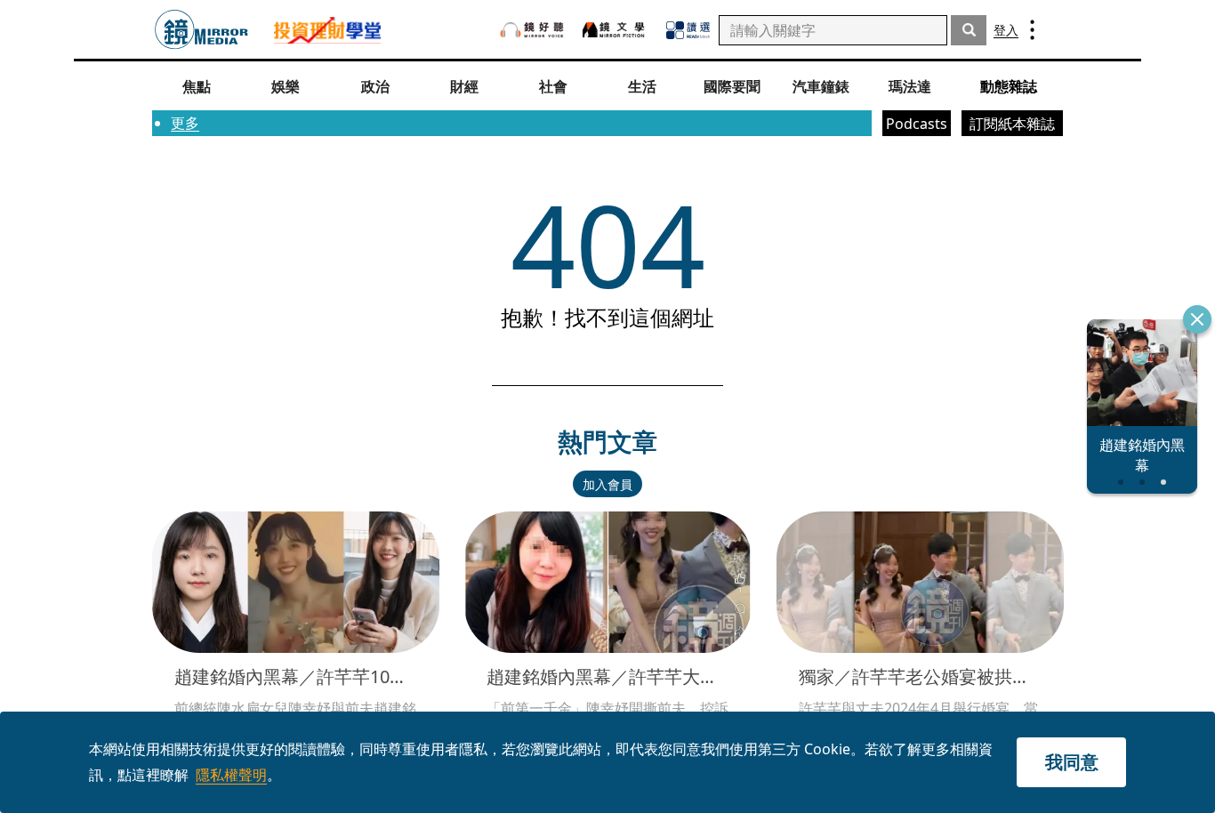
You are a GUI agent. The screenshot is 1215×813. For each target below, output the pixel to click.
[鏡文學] (615, 29)
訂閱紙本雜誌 (1012, 123)
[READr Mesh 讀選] (688, 30)
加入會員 (607, 484)
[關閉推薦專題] (1197, 319)
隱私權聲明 (231, 775)
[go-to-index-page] (201, 30)
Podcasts (916, 123)
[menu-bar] (1032, 30)
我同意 (1071, 762)
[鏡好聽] (532, 29)
